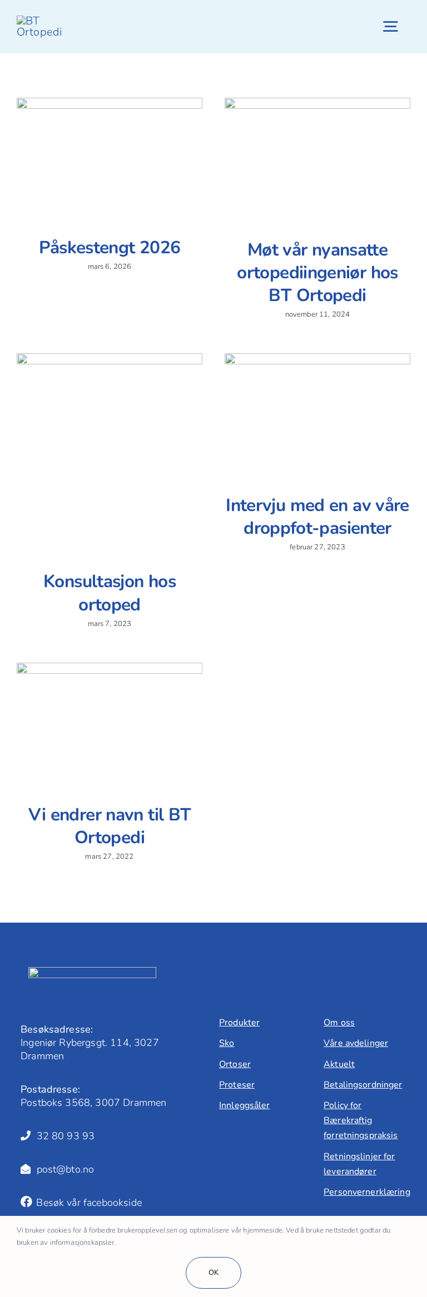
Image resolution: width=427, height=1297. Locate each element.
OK (213, 1273)
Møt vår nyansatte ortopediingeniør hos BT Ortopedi (317, 272)
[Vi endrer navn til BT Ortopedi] (109, 725)
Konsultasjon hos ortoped (109, 592)
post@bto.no (62, 1169)
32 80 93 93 (63, 1136)
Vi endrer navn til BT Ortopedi (109, 826)
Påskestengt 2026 (110, 247)
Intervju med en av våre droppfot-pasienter (317, 516)
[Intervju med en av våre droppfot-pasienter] (317, 415)
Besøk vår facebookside (87, 1202)
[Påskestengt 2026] (109, 158)
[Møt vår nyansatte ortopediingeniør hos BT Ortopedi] (317, 160)
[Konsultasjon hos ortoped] (109, 453)
